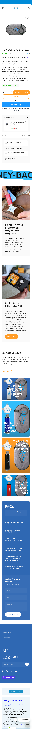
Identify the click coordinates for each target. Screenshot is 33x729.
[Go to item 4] (14, 46)
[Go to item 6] (18, 46)
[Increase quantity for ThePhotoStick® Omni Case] (10, 92)
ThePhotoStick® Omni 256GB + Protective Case (11, 428)
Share (5, 135)
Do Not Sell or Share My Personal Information (12, 701)
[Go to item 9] (24, 46)
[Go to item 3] (12, 46)
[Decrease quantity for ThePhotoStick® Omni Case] (3, 92)
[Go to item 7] (20, 46)
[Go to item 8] (22, 46)
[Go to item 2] (10, 46)
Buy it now (16, 96)
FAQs (17, 512)
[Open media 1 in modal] (27, 18)
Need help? (27, 135)
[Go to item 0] (8, 46)
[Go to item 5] (16, 46)
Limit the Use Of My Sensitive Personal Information (14, 704)
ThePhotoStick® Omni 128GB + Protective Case (20, 446)
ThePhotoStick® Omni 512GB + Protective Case (20, 487)
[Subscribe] (27, 664)
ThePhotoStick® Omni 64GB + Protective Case (15, 391)
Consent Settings (16, 691)
